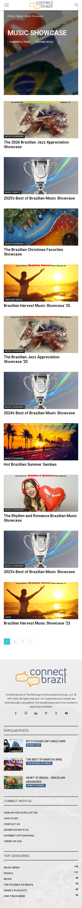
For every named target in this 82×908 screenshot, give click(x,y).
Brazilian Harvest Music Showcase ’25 (37, 305)
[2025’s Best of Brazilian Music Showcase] (41, 175)
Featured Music (44, 42)
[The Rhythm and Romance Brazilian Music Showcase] (41, 493)
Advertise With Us (16, 829)
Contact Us (12, 824)
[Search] (76, 5)
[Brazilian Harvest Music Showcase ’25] (41, 283)
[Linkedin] (36, 713)
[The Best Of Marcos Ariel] (13, 764)
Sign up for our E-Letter (20, 812)
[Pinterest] (46, 713)
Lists (8, 617)
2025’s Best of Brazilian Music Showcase (39, 198)
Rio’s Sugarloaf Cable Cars (46, 741)
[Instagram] (26, 713)
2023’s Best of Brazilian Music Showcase (39, 571)
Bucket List (33, 745)
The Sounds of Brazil (39, 763)
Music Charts (12, 192)
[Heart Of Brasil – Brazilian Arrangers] (13, 782)
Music (20, 16)
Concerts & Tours (20, 42)
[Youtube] (66, 713)
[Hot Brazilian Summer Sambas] (41, 441)
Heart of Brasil (36, 785)
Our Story (11, 818)
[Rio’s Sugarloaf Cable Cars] (13, 745)
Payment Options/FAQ (19, 835)
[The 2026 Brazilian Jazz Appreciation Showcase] (41, 119)
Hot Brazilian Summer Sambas (30, 464)
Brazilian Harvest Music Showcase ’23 (37, 623)
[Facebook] (16, 713)
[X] (56, 713)
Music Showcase (14, 136)
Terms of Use (13, 841)
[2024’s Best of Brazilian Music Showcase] (41, 390)
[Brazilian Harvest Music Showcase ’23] (41, 600)
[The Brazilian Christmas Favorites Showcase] (41, 227)
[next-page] (30, 641)
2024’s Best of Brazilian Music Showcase (39, 413)
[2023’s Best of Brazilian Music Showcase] (41, 549)
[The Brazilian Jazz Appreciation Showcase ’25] (41, 334)
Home (11, 16)
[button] (6, 5)
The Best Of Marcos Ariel (44, 759)
